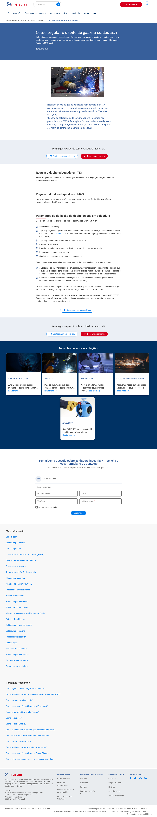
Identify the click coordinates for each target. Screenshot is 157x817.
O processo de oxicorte (16, 566)
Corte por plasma (13, 548)
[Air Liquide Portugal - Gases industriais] (17, 4)
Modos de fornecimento (62, 784)
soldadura (58, 233)
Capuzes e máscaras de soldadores (21, 560)
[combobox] (47, 4)
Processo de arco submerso (18, 590)
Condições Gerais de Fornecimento (116, 809)
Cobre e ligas (11, 643)
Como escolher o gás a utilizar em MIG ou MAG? (27, 706)
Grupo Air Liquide (115, 783)
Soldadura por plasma (15, 543)
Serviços (83, 787)
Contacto (112, 779)
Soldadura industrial (37, 20)
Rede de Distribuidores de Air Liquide (65, 791)
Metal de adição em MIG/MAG (19, 584)
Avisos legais (93, 809)
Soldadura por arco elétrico (17, 654)
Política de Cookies (142, 809)
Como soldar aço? (14, 718)
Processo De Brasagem (16, 637)
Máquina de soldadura (15, 578)
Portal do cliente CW (87, 791)
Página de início (11, 20)
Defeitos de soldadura (15, 619)
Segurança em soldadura (17, 666)
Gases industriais (63, 779)
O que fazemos (114, 791)
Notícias (111, 787)
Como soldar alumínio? (16, 724)
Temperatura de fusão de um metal (21, 572)
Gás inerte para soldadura (17, 660)
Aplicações (55, 13)
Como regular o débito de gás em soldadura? (25, 688)
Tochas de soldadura (15, 595)
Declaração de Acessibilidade (139, 814)
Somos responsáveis (116, 795)
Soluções (23, 20)
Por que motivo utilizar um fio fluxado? (22, 712)
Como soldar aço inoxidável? (18, 741)
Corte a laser (11, 537)
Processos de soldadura (16, 648)
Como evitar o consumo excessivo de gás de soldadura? (30, 759)
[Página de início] (13, 774)
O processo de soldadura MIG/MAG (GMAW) (25, 554)
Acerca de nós (90, 13)
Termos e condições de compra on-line (133, 812)
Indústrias (84, 783)
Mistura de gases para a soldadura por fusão (25, 613)
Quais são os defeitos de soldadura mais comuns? (28, 735)
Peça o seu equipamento (35, 13)
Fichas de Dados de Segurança (64, 797)
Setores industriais (72, 13)
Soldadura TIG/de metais (17, 607)
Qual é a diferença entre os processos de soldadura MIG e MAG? (33, 694)
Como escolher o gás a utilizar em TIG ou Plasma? (28, 753)
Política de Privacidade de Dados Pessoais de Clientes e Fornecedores (84, 812)
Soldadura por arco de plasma (19, 625)
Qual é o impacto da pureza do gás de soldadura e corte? (30, 730)
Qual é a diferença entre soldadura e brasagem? (26, 747)
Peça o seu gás (14, 13)
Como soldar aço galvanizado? (19, 700)
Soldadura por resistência (17, 601)
